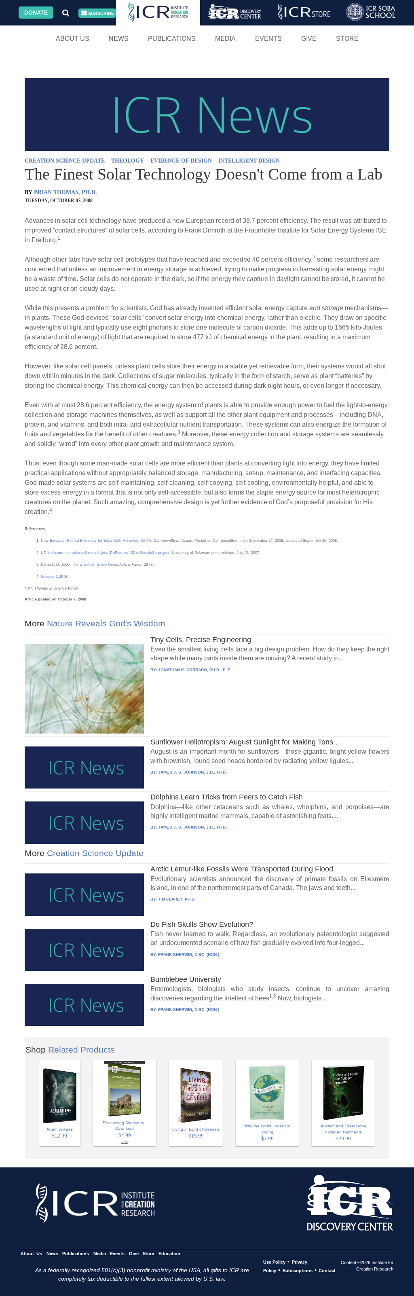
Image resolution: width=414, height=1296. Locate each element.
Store (347, 38)
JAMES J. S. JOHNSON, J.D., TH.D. (192, 772)
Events (268, 38)
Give (309, 38)
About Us (72, 38)
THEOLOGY (127, 161)
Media (225, 38)
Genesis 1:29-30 (54, 577)
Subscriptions (298, 1270)
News (119, 38)
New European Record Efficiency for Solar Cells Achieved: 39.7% (96, 541)
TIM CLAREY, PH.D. (177, 899)
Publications (172, 38)
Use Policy (274, 1262)
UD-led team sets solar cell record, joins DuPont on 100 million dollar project (105, 553)
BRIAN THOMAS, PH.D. (65, 192)
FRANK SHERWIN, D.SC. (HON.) (188, 954)
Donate (36, 12)
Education (169, 1253)
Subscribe (100, 13)
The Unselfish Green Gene (94, 564)
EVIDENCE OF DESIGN (181, 161)
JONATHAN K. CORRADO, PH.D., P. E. (195, 670)
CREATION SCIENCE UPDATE (65, 161)
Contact (327, 1270)
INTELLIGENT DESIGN (249, 161)
